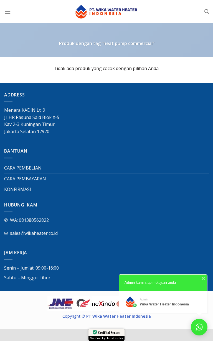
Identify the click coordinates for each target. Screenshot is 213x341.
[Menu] (7, 11)
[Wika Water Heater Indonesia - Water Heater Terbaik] (106, 11)
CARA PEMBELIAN (23, 168)
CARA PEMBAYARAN (25, 179)
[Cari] (206, 11)
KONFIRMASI (17, 189)
